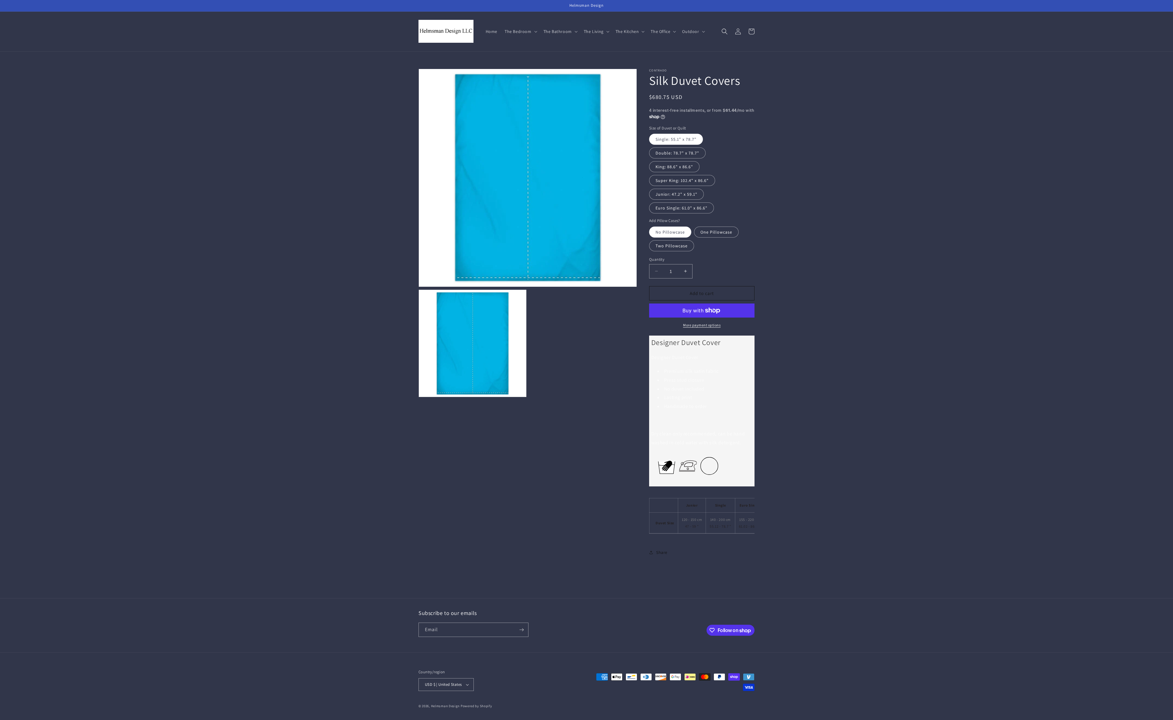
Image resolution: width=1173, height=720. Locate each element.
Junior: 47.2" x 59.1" (676, 194)
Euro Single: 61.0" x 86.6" (681, 208)
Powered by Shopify (476, 706)
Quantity (656, 259)
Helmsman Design (445, 706)
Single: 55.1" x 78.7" (676, 139)
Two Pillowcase (672, 245)
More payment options (702, 325)
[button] (520, 31)
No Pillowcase (670, 232)
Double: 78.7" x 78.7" (677, 153)
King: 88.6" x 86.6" (674, 166)
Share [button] (661, 552)
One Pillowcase (716, 232)
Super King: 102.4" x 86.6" (682, 180)
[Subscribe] (521, 630)
